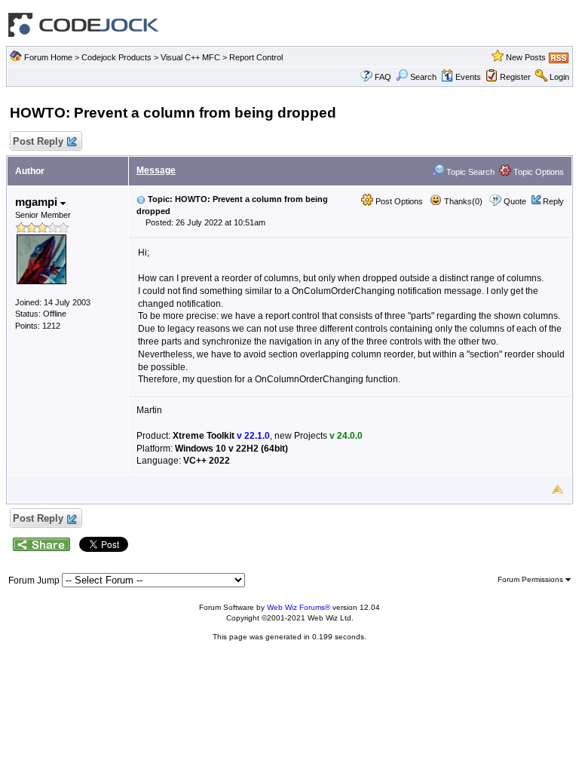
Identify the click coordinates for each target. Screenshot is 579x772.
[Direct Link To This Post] (141, 199)
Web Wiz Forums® (298, 607)
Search (423, 76)
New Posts (526, 57)
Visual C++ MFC (190, 57)
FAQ (383, 76)
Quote (515, 201)
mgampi (37, 201)
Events (468, 76)
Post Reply (38, 141)
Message (156, 170)
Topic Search (469, 171)
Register (515, 76)
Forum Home (48, 57)
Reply (553, 201)
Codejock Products (116, 57)
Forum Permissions (531, 579)
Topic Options (537, 171)
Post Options (398, 201)
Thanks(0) (462, 201)
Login (559, 76)
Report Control (256, 57)
